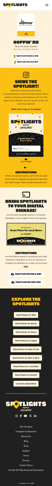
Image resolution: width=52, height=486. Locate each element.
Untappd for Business (26, 431)
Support (26, 450)
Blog (26, 441)
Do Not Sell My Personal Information (26, 470)
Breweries (26, 436)
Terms (26, 455)
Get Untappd (26, 426)
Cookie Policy (26, 465)
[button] (47, 5)
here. (26, 266)
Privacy (26, 460)
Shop (26, 446)
